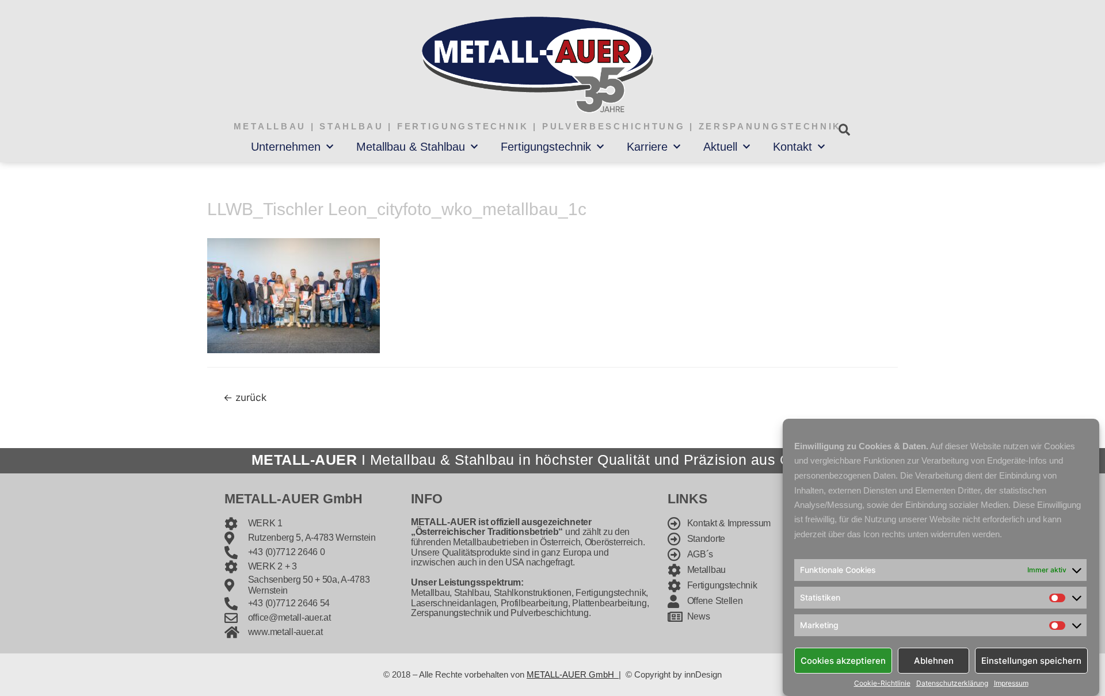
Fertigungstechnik (546, 146)
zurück (244, 397)
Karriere (647, 146)
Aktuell (720, 146)
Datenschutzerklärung (952, 683)
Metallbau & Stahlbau (410, 146)
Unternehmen (286, 146)
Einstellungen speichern (1031, 660)
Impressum (1011, 683)
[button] (844, 129)
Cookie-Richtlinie (882, 683)
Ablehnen (934, 660)
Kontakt (792, 146)
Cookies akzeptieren (843, 660)
